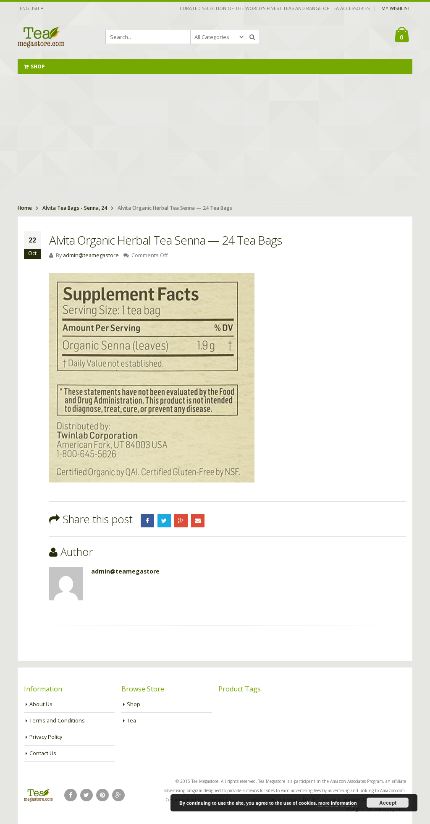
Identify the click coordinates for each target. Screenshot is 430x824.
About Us (40, 704)
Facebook (147, 520)
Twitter (164, 520)
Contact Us (42, 753)
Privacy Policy (45, 737)
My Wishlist (395, 8)
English (29, 8)
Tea (131, 720)
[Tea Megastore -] (41, 37)
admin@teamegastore (91, 255)
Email (198, 520)
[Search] (252, 37)
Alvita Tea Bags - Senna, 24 (74, 207)
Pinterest (102, 795)
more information (337, 803)
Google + (181, 520)
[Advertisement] (215, 137)
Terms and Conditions (57, 720)
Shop (38, 66)
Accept (387, 802)
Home (25, 207)
